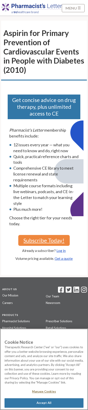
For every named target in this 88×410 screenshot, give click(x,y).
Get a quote (64, 258)
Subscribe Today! (43, 240)
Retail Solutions (56, 328)
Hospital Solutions (14, 328)
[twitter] (68, 291)
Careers (7, 303)
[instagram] (84, 291)
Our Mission (10, 295)
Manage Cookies (44, 391)
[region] (44, 369)
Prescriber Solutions (59, 321)
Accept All (44, 403)
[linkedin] (76, 291)
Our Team (52, 296)
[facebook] (61, 291)
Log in (61, 250)
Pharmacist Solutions (16, 321)
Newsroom (53, 303)
